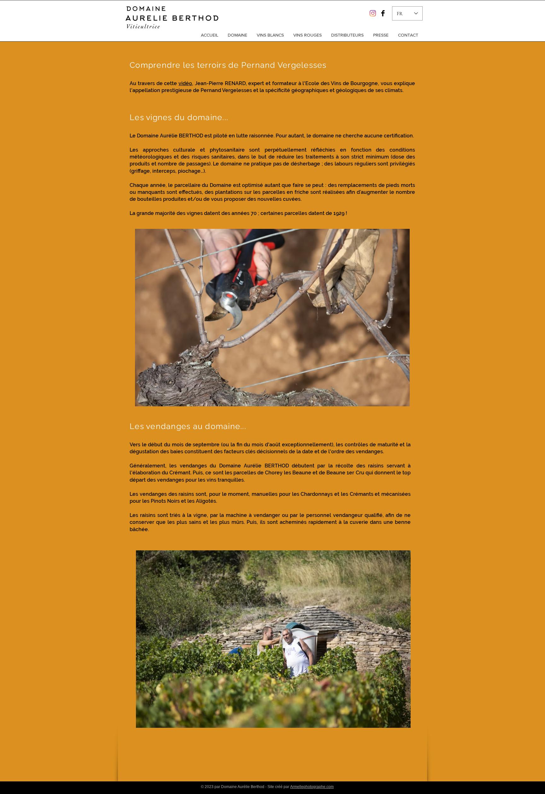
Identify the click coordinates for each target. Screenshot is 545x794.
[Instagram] (373, 13)
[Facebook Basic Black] (383, 13)
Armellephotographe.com (312, 787)
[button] (237, 35)
